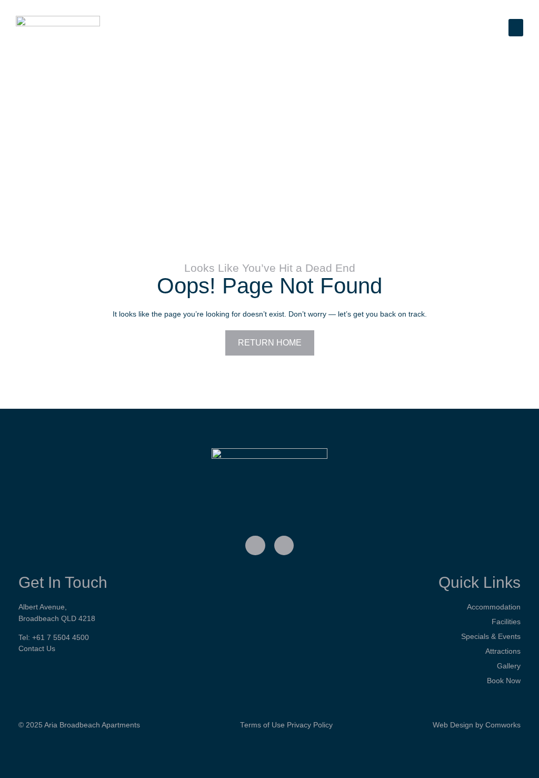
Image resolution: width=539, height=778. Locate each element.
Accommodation (494, 607)
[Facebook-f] (255, 546)
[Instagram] (284, 546)
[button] (515, 27)
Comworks (503, 725)
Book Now (504, 680)
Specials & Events (491, 636)
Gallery (509, 666)
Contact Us (36, 648)
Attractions (503, 651)
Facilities (506, 621)
